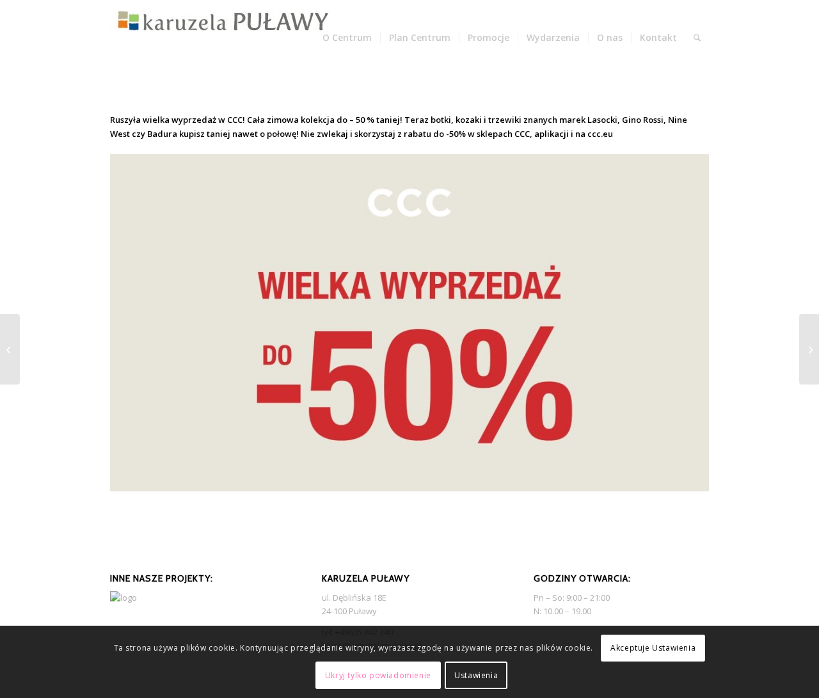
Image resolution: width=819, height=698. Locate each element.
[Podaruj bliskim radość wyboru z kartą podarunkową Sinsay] (10, 349)
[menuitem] (347, 37)
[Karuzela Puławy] (223, 37)
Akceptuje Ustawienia (653, 647)
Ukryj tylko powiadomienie (378, 675)
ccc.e (597, 133)
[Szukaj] (697, 37)
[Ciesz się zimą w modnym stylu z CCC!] (809, 349)
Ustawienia (476, 675)
